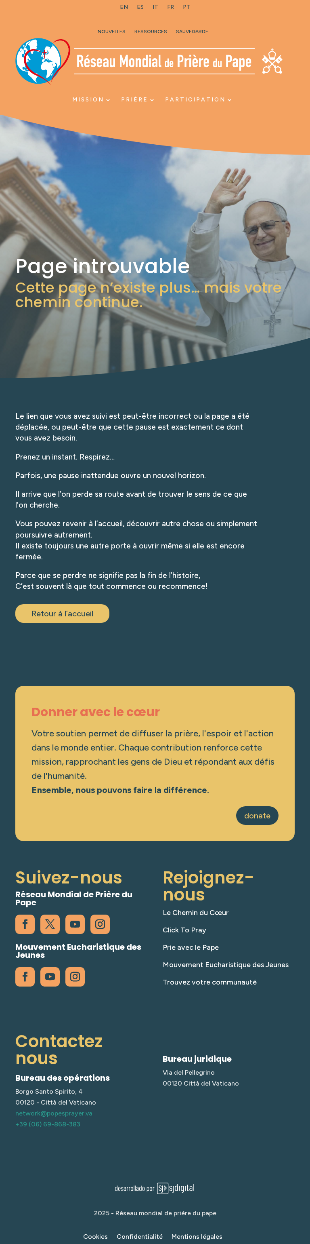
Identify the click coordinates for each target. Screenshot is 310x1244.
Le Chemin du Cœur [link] (196, 912)
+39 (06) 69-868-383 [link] (47, 1124)
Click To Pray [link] (184, 930)
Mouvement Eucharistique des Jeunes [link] (226, 964)
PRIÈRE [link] (134, 99)
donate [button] (257, 815)
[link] (124, 8)
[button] (302, 1185)
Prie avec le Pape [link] (191, 947)
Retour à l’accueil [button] (62, 613)
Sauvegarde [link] (192, 31)
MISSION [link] (88, 99)
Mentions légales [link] (197, 1237)
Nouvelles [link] (112, 31)
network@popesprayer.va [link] (53, 1113)
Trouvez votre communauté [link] (210, 982)
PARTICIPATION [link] (195, 99)
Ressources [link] (150, 31)
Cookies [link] (95, 1237)
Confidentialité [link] (140, 1237)
